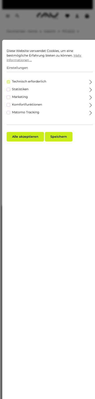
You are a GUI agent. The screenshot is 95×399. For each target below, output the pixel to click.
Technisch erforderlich (29, 81)
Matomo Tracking (25, 112)
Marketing (20, 97)
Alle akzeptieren (25, 137)
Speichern (58, 137)
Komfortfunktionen (27, 104)
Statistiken (20, 89)
